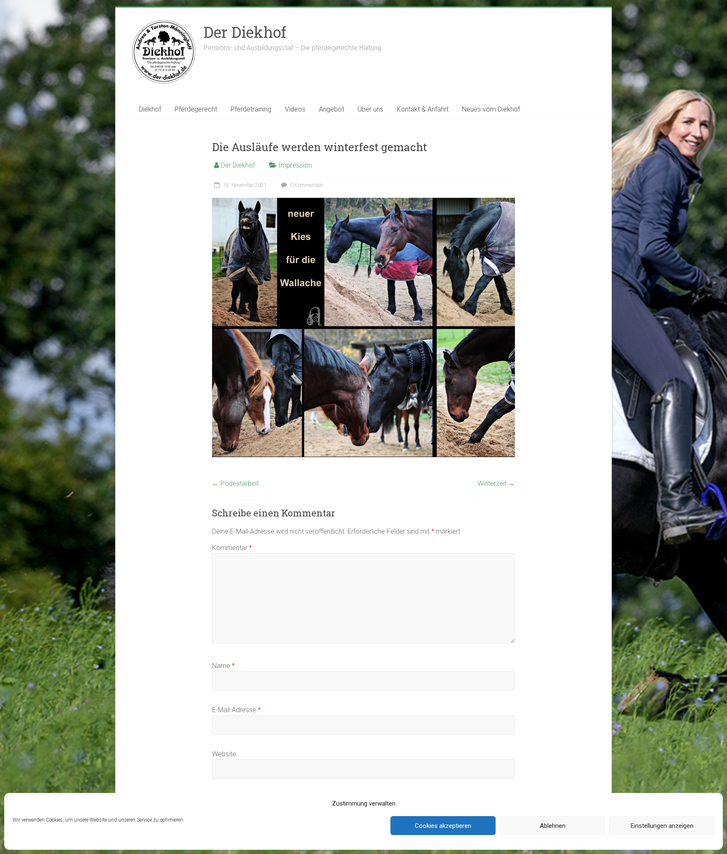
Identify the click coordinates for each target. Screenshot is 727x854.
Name (223, 666)
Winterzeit (496, 483)
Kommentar (232, 548)
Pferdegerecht (196, 109)
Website (224, 754)
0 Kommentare (306, 185)
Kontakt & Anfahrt (422, 109)
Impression (295, 165)
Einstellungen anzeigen (662, 826)
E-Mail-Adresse (236, 710)
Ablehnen (552, 826)
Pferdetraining (251, 109)
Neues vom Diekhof (491, 109)
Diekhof (150, 109)
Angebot (331, 109)
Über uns (370, 109)
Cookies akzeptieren (443, 826)
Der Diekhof (245, 32)
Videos (295, 109)
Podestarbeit (235, 483)
